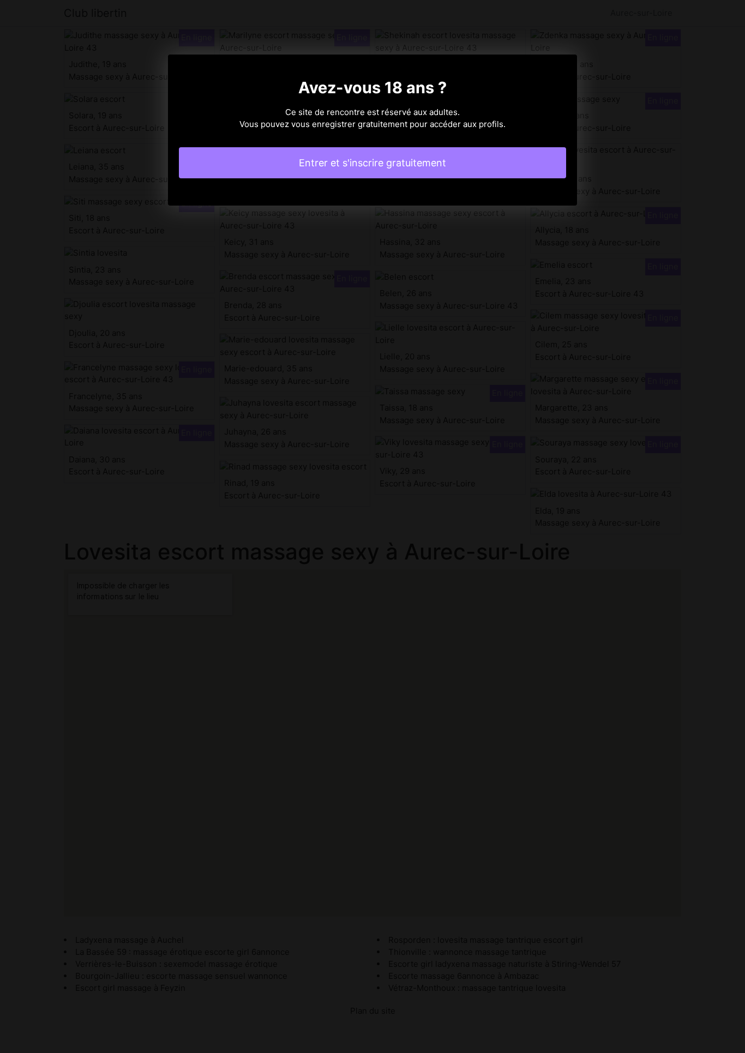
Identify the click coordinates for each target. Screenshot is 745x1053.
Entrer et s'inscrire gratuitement (372, 163)
